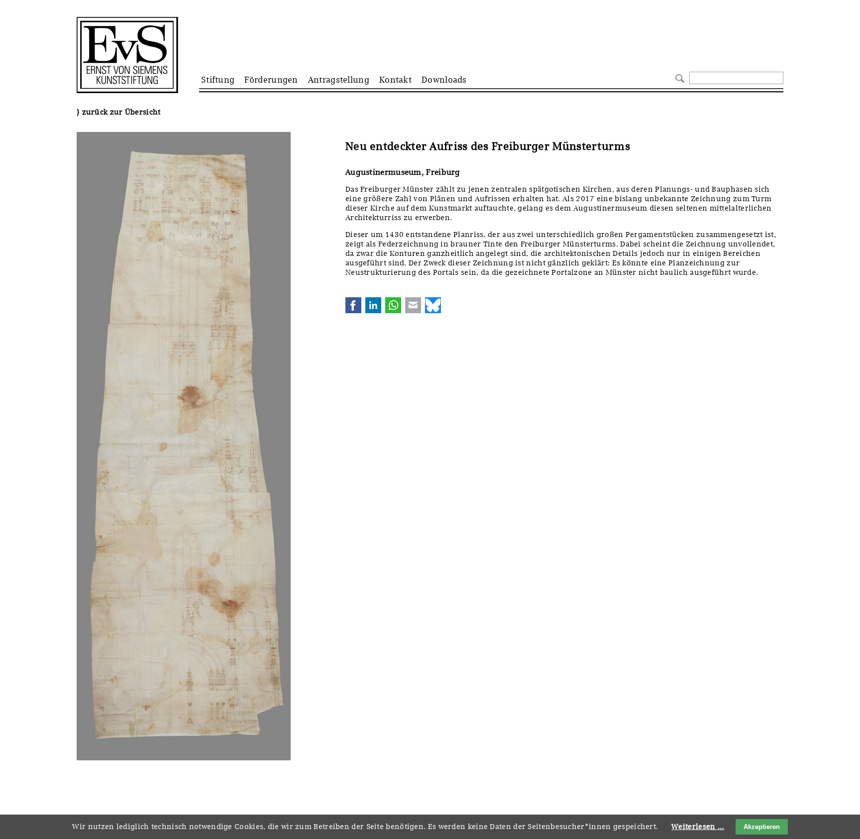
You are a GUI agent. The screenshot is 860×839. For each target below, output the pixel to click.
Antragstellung (338, 80)
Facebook (353, 305)
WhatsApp (393, 305)
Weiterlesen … (697, 826)
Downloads (444, 80)
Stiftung (217, 80)
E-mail (413, 305)
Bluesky (433, 305)
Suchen (678, 77)
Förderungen (271, 80)
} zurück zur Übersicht (119, 112)
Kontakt (395, 80)
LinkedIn (373, 305)
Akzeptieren (762, 827)
